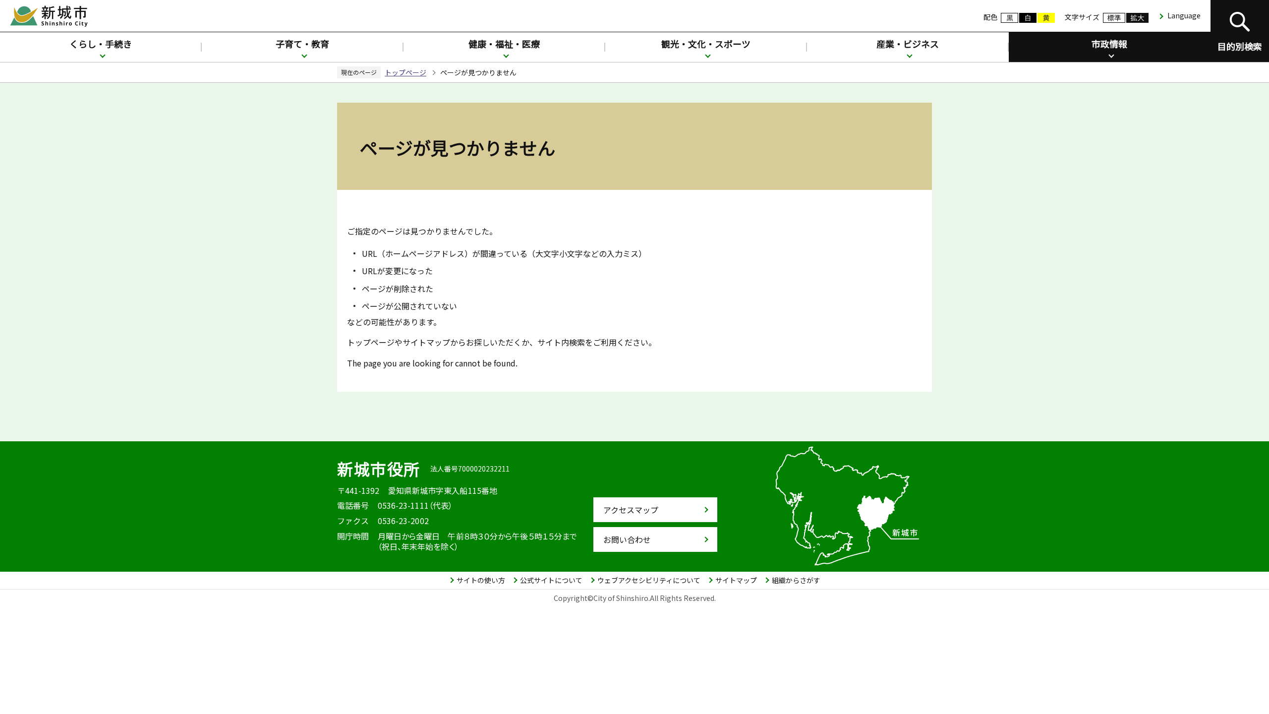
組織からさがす (796, 580)
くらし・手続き (100, 43)
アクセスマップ (630, 510)
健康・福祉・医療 (504, 43)
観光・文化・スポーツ (705, 43)
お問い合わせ (627, 539)
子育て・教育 (302, 43)
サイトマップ (736, 580)
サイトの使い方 (481, 580)
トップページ (405, 72)
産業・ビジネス (907, 43)
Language (1184, 15)
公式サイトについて (551, 580)
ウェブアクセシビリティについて (648, 580)
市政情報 (1109, 43)
